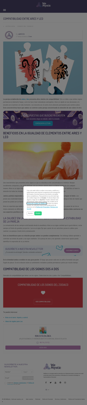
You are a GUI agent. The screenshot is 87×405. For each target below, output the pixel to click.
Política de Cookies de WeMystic (37, 203)
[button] (30, 213)
